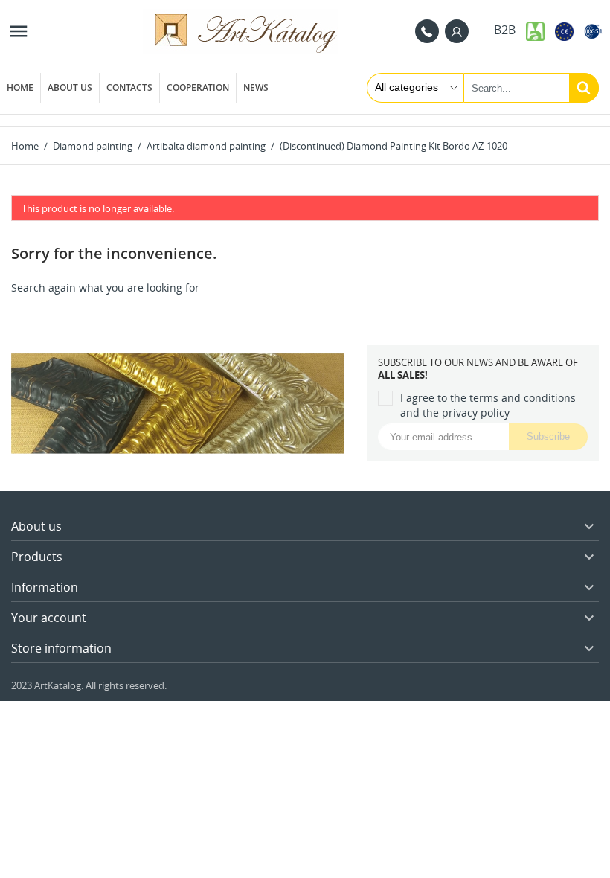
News (256, 87)
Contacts (129, 87)
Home (20, 87)
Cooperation (198, 87)
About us (70, 87)
